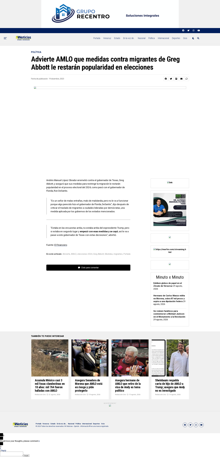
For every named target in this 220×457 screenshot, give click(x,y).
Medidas (109, 254)
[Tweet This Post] (171, 78)
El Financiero (60, 245)
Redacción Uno (40, 394)
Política (151, 38)
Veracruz (107, 38)
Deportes (176, 38)
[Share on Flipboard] (176, 78)
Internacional (163, 38)
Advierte (66, 254)
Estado (117, 38)
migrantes (118, 254)
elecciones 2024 (84, 254)
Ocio (185, 38)
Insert (26, 456)
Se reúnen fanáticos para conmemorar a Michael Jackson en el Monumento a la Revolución (169, 314)
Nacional (141, 38)
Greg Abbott (98, 254)
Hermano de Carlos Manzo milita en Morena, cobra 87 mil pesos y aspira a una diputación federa (169, 298)
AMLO (74, 254)
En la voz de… (129, 38)
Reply (3, 450)
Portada (96, 38)
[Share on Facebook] (165, 78)
